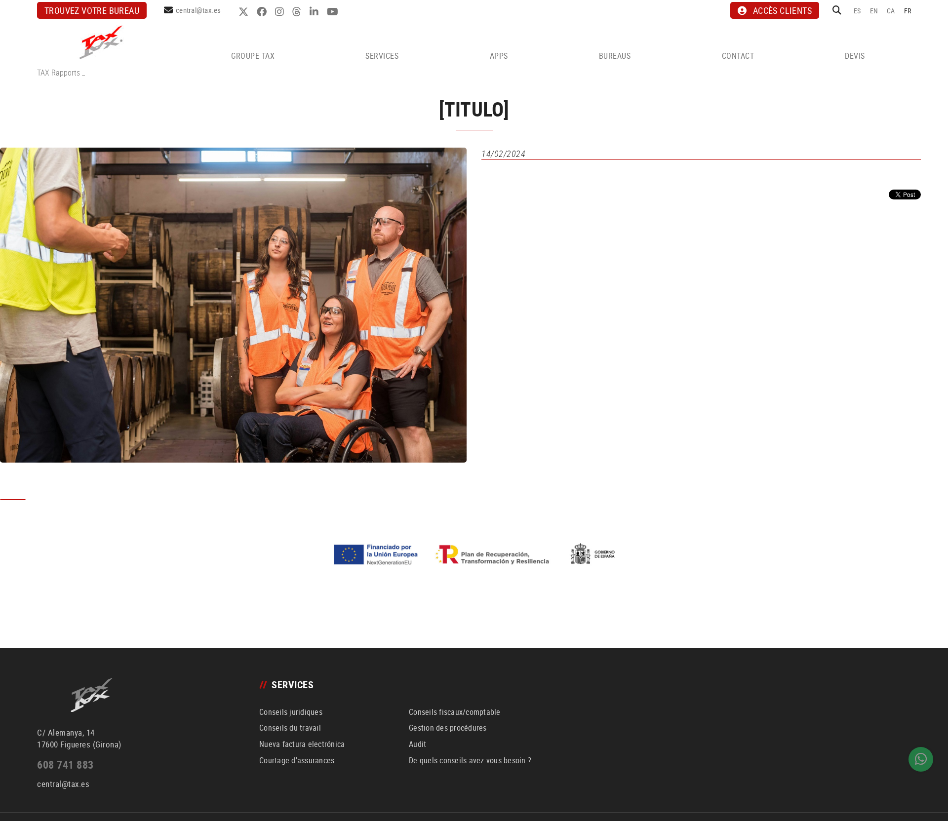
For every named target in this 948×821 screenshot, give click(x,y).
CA (891, 10)
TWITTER (244, 12)
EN (874, 10)
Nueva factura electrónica (302, 744)
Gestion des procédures (448, 727)
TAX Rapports (58, 72)
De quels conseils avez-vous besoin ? (470, 760)
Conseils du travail (290, 727)
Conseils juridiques (290, 711)
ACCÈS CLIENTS (782, 10)
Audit (417, 744)
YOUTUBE (334, 12)
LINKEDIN (315, 12)
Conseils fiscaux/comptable (455, 711)
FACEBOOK (263, 12)
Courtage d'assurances (296, 760)
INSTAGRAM (280, 12)
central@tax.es (198, 10)
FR (907, 10)
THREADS (298, 12)
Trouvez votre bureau (91, 10)
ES (857, 10)
